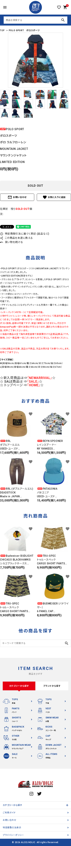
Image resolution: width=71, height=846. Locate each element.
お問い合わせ (17, 197)
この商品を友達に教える (16, 237)
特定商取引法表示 (12, 827)
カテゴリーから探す (12, 805)
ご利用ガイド (9, 812)
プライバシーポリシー (13, 835)
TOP (2, 30)
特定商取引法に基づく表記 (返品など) (24, 233)
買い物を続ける (11, 242)
